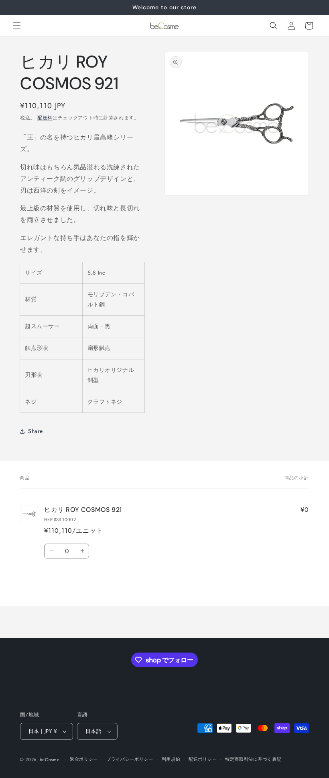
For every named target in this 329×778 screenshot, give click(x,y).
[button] (17, 26)
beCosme (50, 759)
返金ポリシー (84, 759)
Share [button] (35, 431)
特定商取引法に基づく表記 (253, 759)
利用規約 (171, 759)
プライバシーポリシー (129, 759)
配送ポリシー (203, 759)
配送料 (45, 117)
